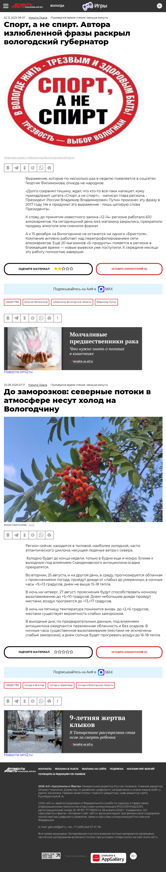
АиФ (32, 524)
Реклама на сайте (94, 769)
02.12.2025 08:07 (14, 17)
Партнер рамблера (75, 856)
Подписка (116, 769)
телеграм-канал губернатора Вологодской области (39, 157)
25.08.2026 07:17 (14, 384)
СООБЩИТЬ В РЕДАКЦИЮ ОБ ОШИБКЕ (61, 774)
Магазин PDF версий (140, 769)
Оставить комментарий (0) (129, 269)
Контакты (44, 769)
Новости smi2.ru (18, 372)
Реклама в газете (66, 769)
